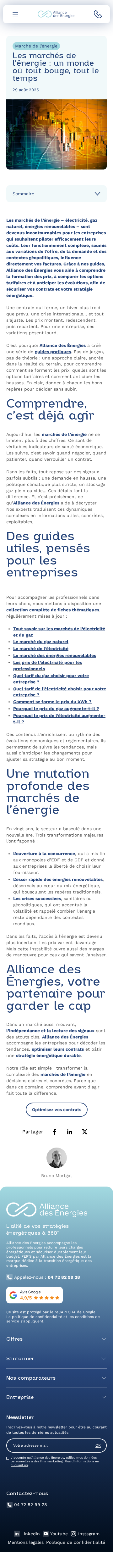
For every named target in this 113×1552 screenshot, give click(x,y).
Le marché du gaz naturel (40, 641)
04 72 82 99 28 (30, 1504)
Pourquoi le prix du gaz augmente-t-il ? (56, 708)
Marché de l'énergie (36, 45)
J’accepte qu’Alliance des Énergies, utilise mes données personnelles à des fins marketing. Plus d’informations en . (55, 1461)
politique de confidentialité (37, 1317)
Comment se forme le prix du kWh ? (52, 701)
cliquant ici (19, 1465)
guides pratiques (53, 351)
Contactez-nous (27, 1493)
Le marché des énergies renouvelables (54, 655)
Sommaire (23, 194)
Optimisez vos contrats (56, 1109)
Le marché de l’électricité (40, 648)
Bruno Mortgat (56, 1175)
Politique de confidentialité (75, 1542)
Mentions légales (26, 1542)
